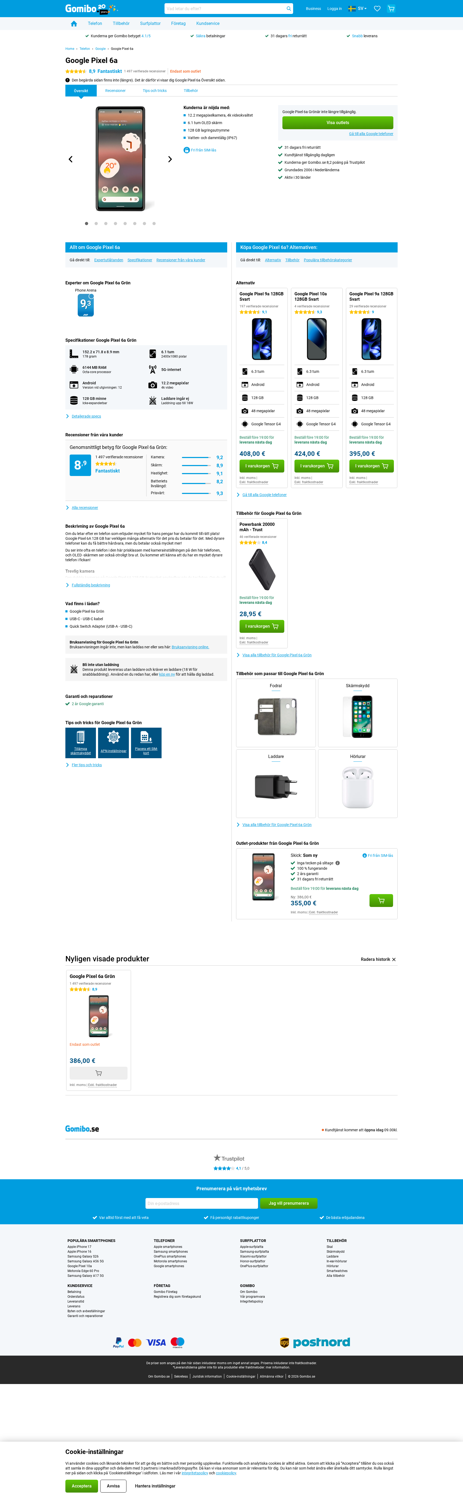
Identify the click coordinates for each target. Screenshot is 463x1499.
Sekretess (181, 1376)
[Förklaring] (337, 863)
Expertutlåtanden (108, 260)
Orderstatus (76, 1297)
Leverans (74, 1306)
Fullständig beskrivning (91, 585)
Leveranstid (76, 1301)
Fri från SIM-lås (203, 150)
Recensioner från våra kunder (180, 260)
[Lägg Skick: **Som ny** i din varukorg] (381, 900)
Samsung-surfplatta (254, 1251)
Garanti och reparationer (85, 1316)
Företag (178, 23)
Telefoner (164, 1240)
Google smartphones (169, 1266)
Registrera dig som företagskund (177, 1297)
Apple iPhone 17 (79, 1247)
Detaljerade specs (86, 416)
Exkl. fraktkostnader (254, 482)
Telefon (95, 23)
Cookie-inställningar (240, 1376)
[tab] (86, 223)
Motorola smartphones (170, 1261)
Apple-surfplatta (251, 1247)
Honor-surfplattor (252, 1261)
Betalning (74, 1292)
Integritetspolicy (251, 1301)
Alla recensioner (85, 507)
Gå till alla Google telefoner (371, 134)
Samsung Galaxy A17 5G (86, 1276)
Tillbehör (121, 23)
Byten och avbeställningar (86, 1311)
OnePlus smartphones (170, 1256)
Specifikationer (140, 260)
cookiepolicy (226, 1473)
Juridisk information (207, 1376)
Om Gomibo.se (159, 1376)
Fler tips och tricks (87, 765)
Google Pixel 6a (122, 49)
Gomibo (247, 1286)
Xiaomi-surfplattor (253, 1256)
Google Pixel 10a (80, 1266)
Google (100, 49)
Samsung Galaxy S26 (83, 1256)
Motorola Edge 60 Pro (83, 1271)
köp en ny (167, 674)
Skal (330, 1247)
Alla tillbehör (336, 1276)
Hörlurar (333, 1266)
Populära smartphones (91, 1240)
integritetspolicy (195, 1473)
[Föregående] (70, 159)
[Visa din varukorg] (391, 8)
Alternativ (273, 260)
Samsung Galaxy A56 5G (86, 1261)
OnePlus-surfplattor (254, 1266)
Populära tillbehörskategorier (328, 260)
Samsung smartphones (171, 1251)
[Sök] (289, 8)
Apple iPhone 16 (79, 1251)
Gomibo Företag (165, 1292)
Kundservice (207, 23)
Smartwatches (337, 1271)
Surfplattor (150, 23)
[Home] (74, 23)
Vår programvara (252, 1297)
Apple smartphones (168, 1247)
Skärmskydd (336, 1251)
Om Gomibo (248, 1292)
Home (69, 49)
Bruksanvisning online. (190, 647)
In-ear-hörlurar (337, 1261)
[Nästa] (169, 159)
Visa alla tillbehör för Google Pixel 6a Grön (277, 655)
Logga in (334, 8)
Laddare (332, 1256)
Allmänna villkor (271, 1376)
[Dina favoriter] (377, 8)
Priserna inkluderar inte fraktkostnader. (289, 1363)
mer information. (278, 1367)
